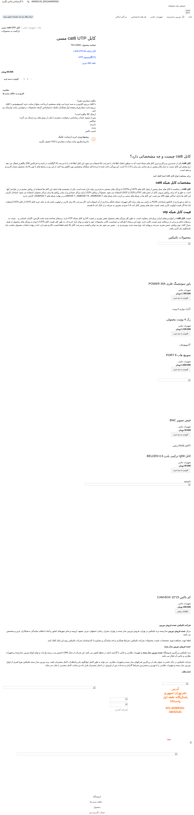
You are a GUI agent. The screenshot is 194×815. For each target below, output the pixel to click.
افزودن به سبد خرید (11, 79)
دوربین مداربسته (152, 694)
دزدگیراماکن (153, 712)
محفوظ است (164, 739)
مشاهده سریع (181, 617)
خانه (39, 28)
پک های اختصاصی (151, 707)
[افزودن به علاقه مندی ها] (187, 592)
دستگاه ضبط (153, 698)
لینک (58, 640)
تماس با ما (184, 733)
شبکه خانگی (114, 202)
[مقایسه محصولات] (50, 8)
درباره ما (185, 728)
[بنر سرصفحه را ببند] (190, 748)
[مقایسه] (187, 617)
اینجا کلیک (161, 176)
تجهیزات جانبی (28, 28)
